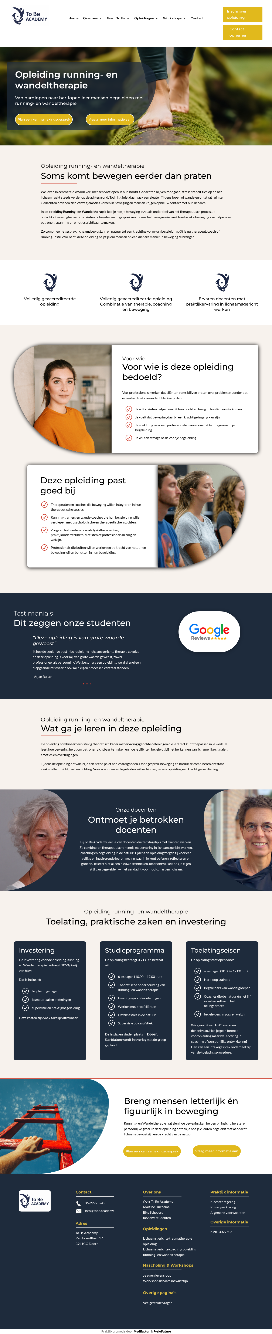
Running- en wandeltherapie (163, 1255)
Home (73, 18)
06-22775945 (95, 1203)
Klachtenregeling (222, 1202)
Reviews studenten (157, 1218)
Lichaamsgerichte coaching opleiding (169, 1249)
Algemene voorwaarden (227, 1212)
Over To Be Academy (158, 1201)
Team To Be (116, 18)
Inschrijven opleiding (237, 14)
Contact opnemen (239, 32)
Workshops (172, 18)
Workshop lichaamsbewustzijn (165, 1281)
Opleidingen (144, 18)
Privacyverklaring (223, 1207)
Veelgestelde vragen (157, 1303)
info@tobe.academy (99, 1211)
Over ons (90, 18)
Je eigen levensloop (157, 1275)
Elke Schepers (153, 1212)
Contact (197, 18)
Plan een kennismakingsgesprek (44, 119)
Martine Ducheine (156, 1207)
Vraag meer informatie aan (110, 119)
